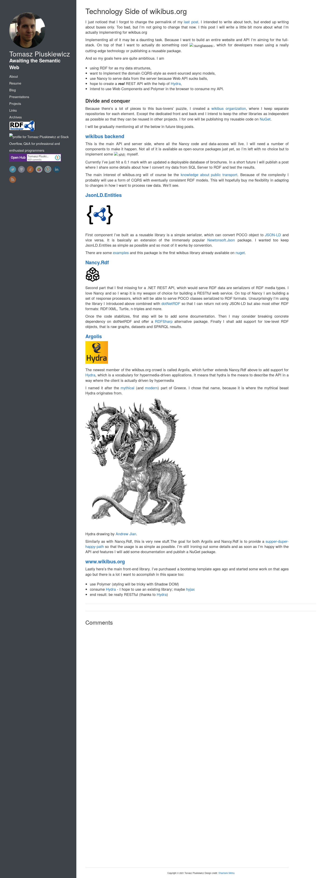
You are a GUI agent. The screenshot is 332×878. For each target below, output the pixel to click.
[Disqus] (187, 687)
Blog (12, 90)
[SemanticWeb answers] (39, 169)
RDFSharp (164, 321)
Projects (15, 103)
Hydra (176, 83)
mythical (127, 387)
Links (13, 110)
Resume (15, 83)
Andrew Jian (126, 533)
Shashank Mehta (226, 873)
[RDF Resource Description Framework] (39, 126)
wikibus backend (104, 136)
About (13, 76)
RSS (12, 179)
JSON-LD (273, 234)
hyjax (190, 589)
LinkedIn (56, 169)
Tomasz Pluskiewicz (39, 54)
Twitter (12, 169)
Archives (15, 117)
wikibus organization (228, 108)
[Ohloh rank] (47, 169)
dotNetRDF (170, 303)
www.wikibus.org (105, 561)
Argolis (93, 336)
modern (151, 387)
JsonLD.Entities (103, 194)
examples (121, 252)
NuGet (265, 119)
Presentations (19, 96)
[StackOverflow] (30, 169)
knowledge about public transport (209, 174)
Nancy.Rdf (97, 262)
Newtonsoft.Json (221, 240)
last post (191, 21)
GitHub (21, 169)
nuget (240, 252)
